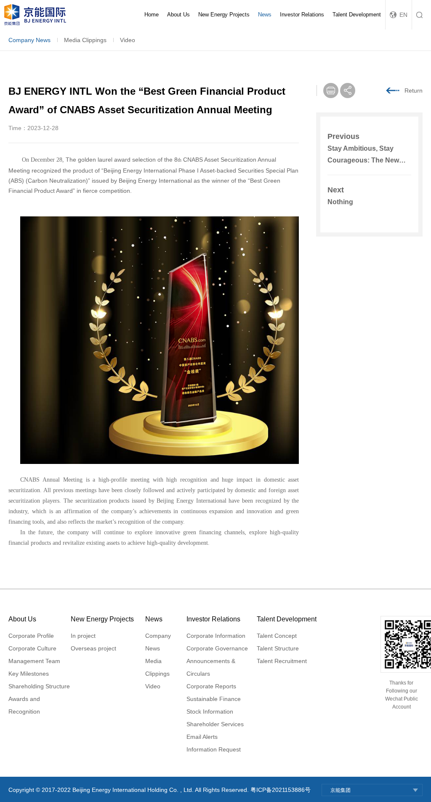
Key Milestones (28, 673)
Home (151, 14)
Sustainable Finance (213, 698)
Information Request (213, 749)
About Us (178, 14)
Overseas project (93, 648)
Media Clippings (85, 40)
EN (403, 14)
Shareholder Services (215, 724)
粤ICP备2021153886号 (280, 789)
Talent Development (357, 14)
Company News (29, 40)
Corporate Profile (31, 635)
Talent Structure (278, 648)
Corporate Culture (32, 648)
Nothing (340, 201)
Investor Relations (302, 14)
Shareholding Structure (39, 686)
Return (413, 90)
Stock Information (209, 711)
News (264, 14)
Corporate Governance (217, 648)
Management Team (34, 661)
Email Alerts (202, 736)
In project (83, 635)
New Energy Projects (224, 14)
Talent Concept (277, 635)
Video (127, 40)
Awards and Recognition (24, 705)
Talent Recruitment (282, 661)
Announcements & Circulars (210, 667)
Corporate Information (215, 635)
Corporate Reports (211, 686)
